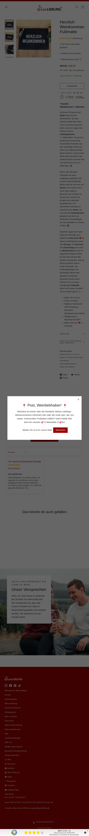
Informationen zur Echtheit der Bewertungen (64, 835)
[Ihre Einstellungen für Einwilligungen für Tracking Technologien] (85, 832)
